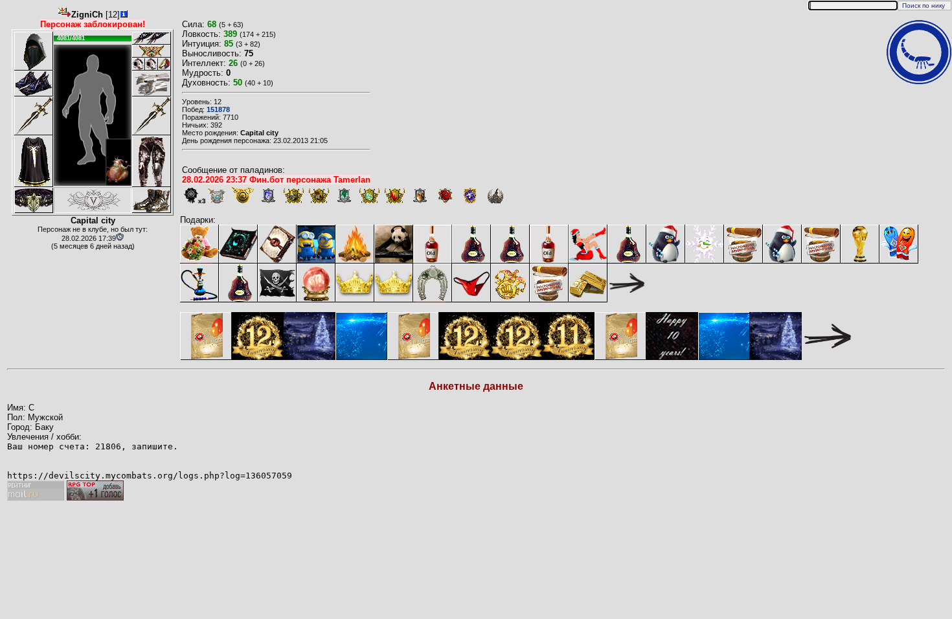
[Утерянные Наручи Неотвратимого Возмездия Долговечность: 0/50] (33, 83)
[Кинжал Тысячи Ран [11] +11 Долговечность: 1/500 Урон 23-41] (33, 115)
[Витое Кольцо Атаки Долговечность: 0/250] (138, 64)
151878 (218, 109)
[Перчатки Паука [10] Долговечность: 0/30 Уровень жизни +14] (151, 83)
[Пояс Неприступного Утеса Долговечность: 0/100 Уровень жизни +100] (33, 200)
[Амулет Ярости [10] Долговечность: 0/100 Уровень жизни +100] (151, 51)
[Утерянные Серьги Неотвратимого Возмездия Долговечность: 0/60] (151, 38)
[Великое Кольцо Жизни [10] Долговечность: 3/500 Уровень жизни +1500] (164, 64)
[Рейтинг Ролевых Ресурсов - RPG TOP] (95, 497)
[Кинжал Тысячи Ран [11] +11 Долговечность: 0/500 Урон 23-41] (151, 115)
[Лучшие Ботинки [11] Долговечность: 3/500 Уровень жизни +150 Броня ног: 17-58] (151, 200)
